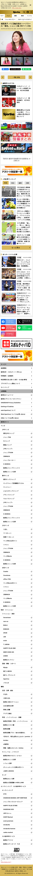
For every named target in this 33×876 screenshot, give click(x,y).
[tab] (6, 183)
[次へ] (2, 43)
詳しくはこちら (16, 8)
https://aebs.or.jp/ (6, 862)
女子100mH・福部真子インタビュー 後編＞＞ (12, 52)
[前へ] (30, 43)
